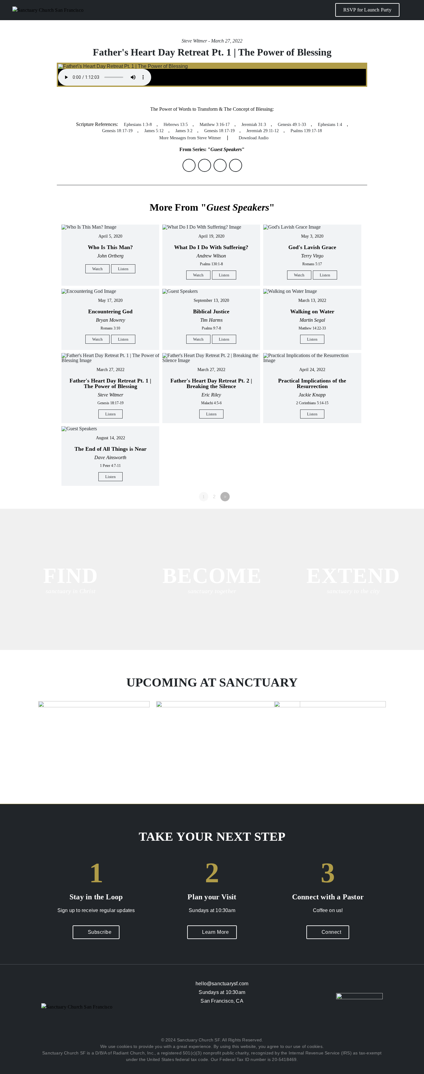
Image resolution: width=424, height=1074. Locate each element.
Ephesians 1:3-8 (138, 124)
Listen (123, 268)
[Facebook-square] (193, 1023)
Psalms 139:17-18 (306, 130)
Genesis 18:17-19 (117, 130)
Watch (97, 268)
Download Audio (253, 138)
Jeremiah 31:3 (253, 124)
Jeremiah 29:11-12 (262, 130)
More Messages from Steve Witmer (190, 138)
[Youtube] (230, 1023)
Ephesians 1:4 (330, 124)
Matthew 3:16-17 (215, 124)
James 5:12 (154, 130)
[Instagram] (212, 1023)
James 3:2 (183, 130)
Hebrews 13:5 (176, 124)
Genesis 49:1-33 (292, 124)
